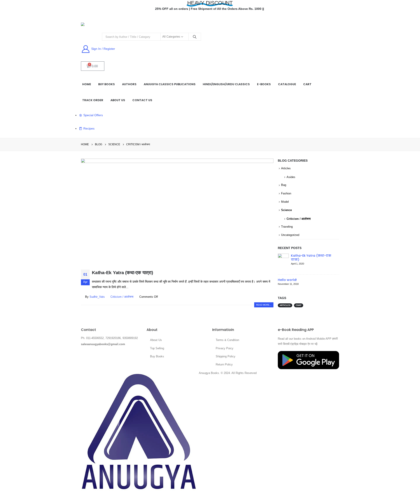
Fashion (286, 193)
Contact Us (142, 100)
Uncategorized (290, 235)
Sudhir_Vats (97, 296)
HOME (86, 84)
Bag (283, 185)
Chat (298, 305)
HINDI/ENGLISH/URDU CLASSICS (226, 84)
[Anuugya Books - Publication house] (93, 25)
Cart (307, 84)
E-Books (264, 84)
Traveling (287, 226)
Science (286, 210)
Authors (129, 84)
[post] (283, 262)
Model (285, 201)
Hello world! (287, 280)
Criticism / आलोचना (121, 296)
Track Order (92, 100)
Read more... (263, 305)
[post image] (177, 211)
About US (117, 100)
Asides (291, 177)
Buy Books (106, 84)
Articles (286, 168)
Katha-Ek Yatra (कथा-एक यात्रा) (122, 272)
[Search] (195, 36)
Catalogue (287, 84)
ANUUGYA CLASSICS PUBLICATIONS (170, 84)
